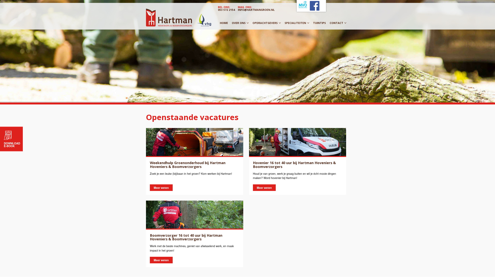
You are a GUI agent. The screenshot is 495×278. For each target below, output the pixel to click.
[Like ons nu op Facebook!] (314, 9)
